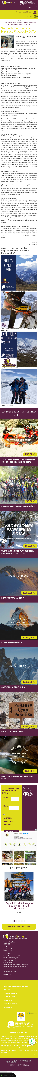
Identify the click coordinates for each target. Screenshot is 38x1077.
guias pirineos (24, 1050)
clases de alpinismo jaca (22, 1048)
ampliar (34, 1054)
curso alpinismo (18, 1038)
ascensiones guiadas (15, 1040)
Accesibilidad (8, 1007)
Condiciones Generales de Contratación (16, 986)
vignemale (24, 1042)
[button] (14, 921)
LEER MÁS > (19, 912)
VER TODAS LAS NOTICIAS (19, 926)
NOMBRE (6, 797)
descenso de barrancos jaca (11, 1042)
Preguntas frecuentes (10, 1003)
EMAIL (5, 806)
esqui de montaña (24, 1036)
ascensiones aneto (7, 1048)
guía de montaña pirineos (21, 1045)
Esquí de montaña (15, 59)
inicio (3, 22)
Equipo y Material (23, 22)
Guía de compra (8, 1000)
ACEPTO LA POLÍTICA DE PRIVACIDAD (8, 821)
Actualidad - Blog (11, 22)
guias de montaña (9, 1036)
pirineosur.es (7, 974)
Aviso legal (7, 989)
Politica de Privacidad (10, 993)
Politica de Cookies (10, 996)
